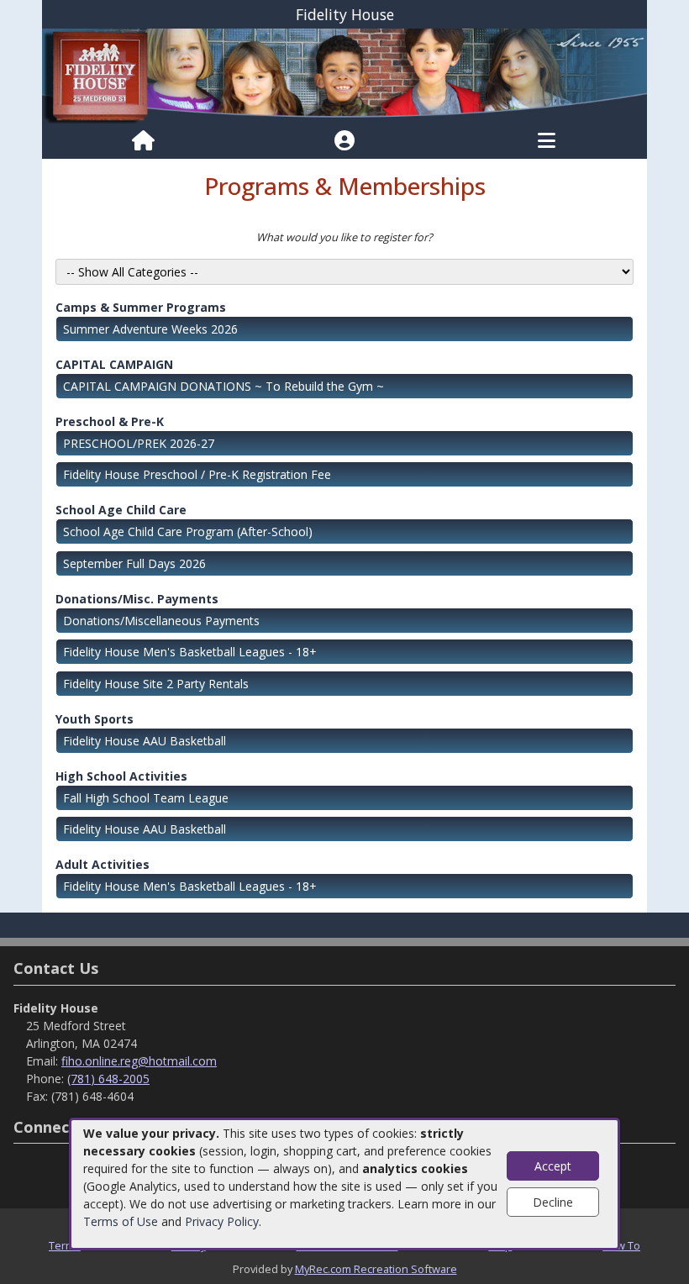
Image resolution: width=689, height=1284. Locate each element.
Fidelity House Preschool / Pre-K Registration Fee (197, 474)
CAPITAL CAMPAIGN (114, 364)
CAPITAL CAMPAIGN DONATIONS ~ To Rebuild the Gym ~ (223, 386)
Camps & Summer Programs (140, 307)
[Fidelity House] (344, 75)
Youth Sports (94, 719)
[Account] (344, 141)
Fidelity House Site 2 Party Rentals (156, 684)
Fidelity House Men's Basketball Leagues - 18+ (190, 652)
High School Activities (121, 776)
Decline (553, 1202)
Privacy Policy (222, 1221)
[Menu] (546, 141)
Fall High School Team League (146, 798)
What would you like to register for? (344, 237)
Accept (552, 1166)
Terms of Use (120, 1221)
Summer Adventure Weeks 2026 (150, 329)
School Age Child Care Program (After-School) (188, 531)
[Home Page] (143, 141)
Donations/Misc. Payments (136, 599)
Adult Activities (102, 864)
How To (621, 1245)
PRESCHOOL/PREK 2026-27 (138, 443)
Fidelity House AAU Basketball (144, 741)
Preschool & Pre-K (109, 421)
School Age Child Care (121, 510)
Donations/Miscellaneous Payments (161, 621)
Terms (65, 1245)
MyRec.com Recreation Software (376, 1268)
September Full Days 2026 (134, 563)
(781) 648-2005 (108, 1079)
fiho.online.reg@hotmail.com (139, 1061)
